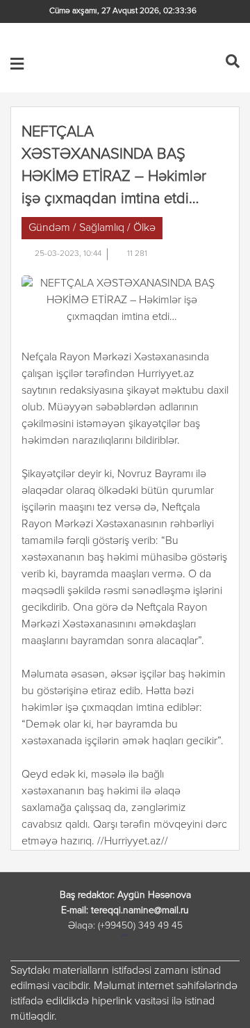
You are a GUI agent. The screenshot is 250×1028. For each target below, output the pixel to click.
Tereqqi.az (116, 64)
